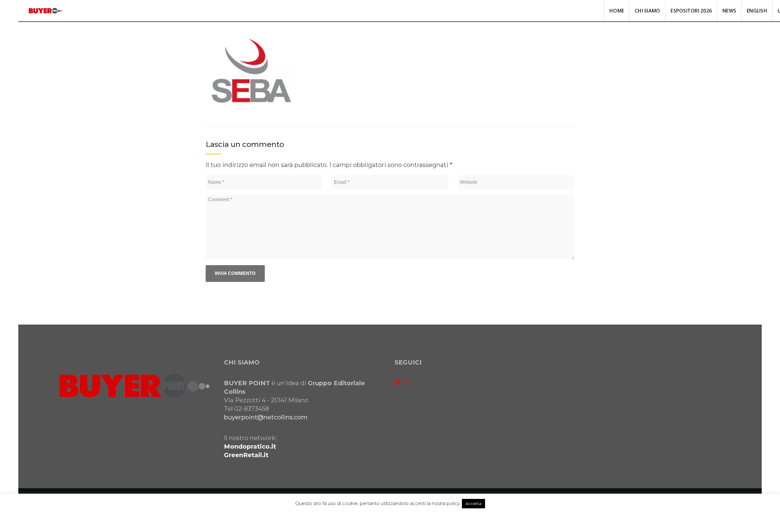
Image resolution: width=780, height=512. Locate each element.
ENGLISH (757, 10)
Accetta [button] (473, 503)
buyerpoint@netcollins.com (265, 417)
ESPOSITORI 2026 (691, 10)
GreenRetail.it (246, 455)
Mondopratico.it (250, 446)
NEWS (729, 10)
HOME (616, 10)
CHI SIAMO (647, 10)
